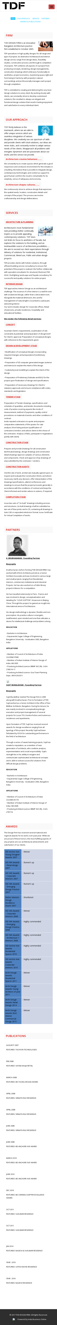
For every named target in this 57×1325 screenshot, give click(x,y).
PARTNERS (45, 18)
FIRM (13, 18)
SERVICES (35, 18)
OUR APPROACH (23, 18)
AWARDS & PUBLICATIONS (30, 21)
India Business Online (37, 1319)
